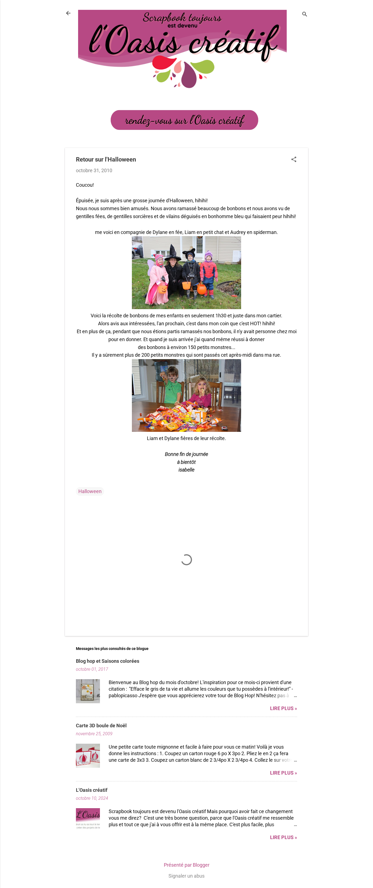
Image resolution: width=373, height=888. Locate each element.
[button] (294, 160)
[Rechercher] (304, 15)
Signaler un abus (186, 876)
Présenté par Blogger (186, 865)
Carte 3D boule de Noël (101, 725)
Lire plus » (283, 708)
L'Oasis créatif (91, 790)
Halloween (90, 491)
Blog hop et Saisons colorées (107, 661)
